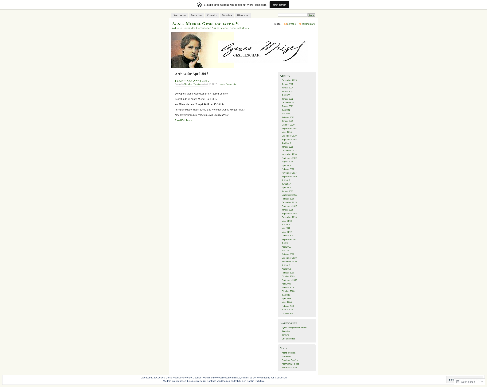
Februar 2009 (288, 287)
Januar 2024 (287, 88)
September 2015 (289, 206)
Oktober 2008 (288, 291)
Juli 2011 (286, 243)
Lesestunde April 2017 (192, 81)
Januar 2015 (287, 210)
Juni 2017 (286, 184)
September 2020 (289, 128)
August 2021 (287, 106)
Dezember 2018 (289, 150)
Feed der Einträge (290, 360)
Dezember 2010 (289, 258)
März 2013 (287, 221)
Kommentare (308, 24)
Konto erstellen (288, 353)
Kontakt (212, 15)
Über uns (243, 15)
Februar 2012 (288, 235)
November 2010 (289, 261)
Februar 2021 (288, 117)
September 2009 (289, 280)
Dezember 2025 (289, 80)
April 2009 (286, 284)
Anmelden (286, 356)
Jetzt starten (279, 4)
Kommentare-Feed (290, 364)
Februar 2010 (288, 273)
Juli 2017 (286, 180)
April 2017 (286, 187)
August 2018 (287, 162)
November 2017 (289, 173)
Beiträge (291, 24)
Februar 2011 (288, 254)
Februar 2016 (288, 199)
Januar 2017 (287, 191)
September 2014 (289, 213)
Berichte (196, 15)
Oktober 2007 (288, 313)
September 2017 (289, 176)
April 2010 (286, 269)
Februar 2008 (288, 306)
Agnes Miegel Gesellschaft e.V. (206, 23)
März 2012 (287, 232)
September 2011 (289, 239)
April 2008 (286, 298)
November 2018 (289, 154)
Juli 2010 (286, 265)
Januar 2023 (287, 91)
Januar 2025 (287, 84)
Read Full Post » (183, 120)
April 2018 (286, 165)
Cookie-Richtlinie (256, 381)
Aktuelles (188, 84)
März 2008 (287, 302)
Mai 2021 (286, 113)
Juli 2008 (286, 295)
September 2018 (289, 158)
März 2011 (286, 250)
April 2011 (286, 247)
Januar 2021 (287, 121)
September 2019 (289, 139)
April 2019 (286, 143)
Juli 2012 (286, 224)
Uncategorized (288, 339)
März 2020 (287, 132)
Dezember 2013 (289, 217)
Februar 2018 (288, 169)
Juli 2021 (286, 110)
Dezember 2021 (289, 102)
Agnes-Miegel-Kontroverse (294, 327)
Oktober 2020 (288, 125)
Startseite (179, 15)
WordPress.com (289, 367)
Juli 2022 (286, 95)
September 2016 (289, 195)
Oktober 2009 (288, 276)
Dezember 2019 (289, 136)
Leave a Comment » (227, 84)
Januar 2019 (287, 147)
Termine (227, 15)
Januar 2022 (287, 99)
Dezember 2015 (289, 202)
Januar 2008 (287, 309)
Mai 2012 (286, 228)
